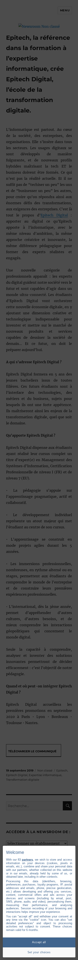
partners (27, 859)
